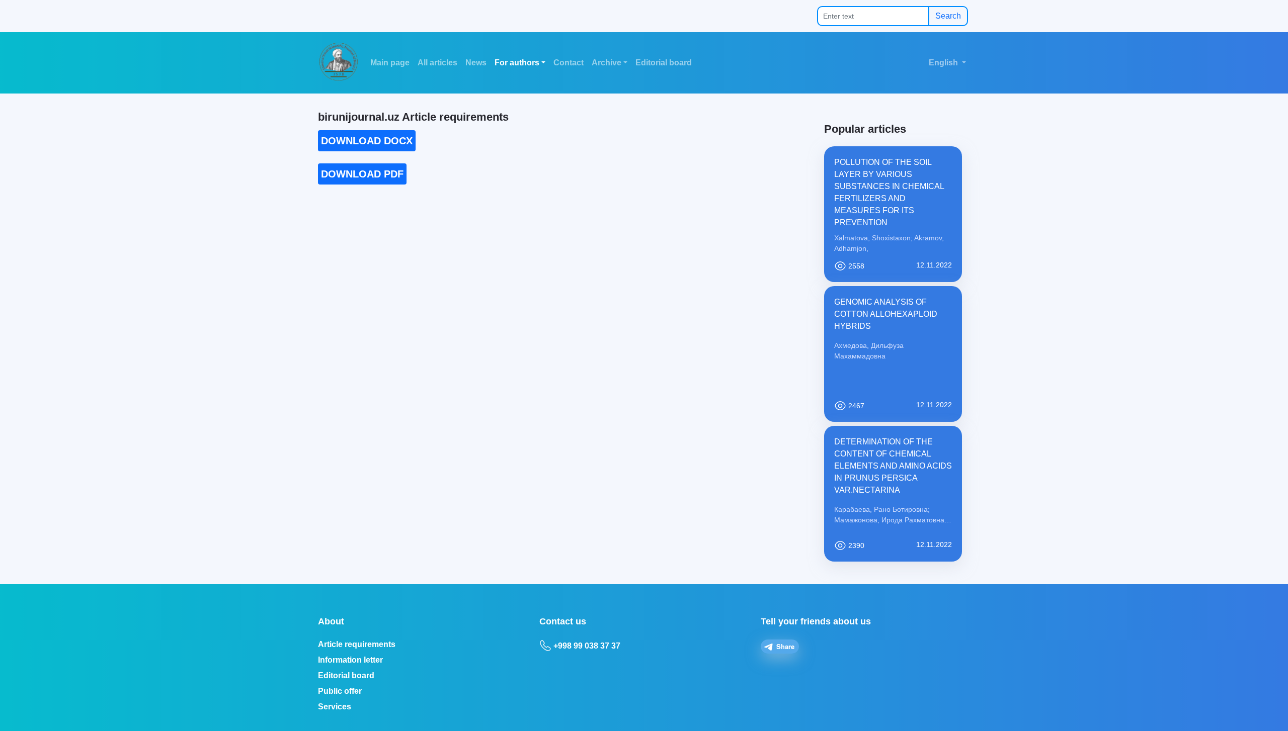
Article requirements (356, 644)
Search (948, 16)
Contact (568, 62)
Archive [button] (606, 62)
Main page (390, 62)
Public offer (340, 691)
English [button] (944, 62)
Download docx (367, 140)
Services (334, 706)
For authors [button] (517, 62)
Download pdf (362, 173)
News (476, 62)
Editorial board (663, 62)
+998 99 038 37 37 (586, 646)
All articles (437, 62)
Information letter (350, 660)
